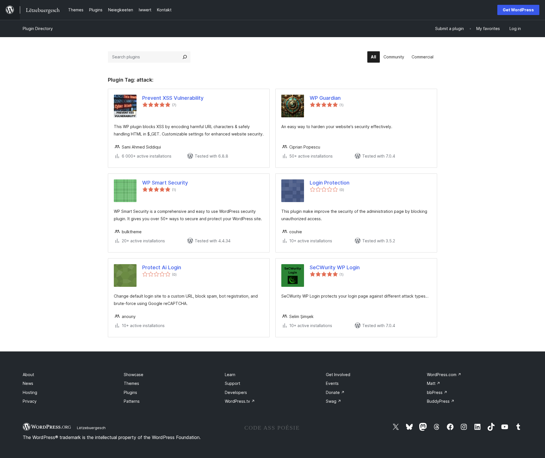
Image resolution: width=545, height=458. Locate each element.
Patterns (132, 401)
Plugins (130, 392)
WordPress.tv (240, 401)
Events (332, 383)
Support (232, 383)
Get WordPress (518, 9)
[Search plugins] (184, 57)
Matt (433, 383)
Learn (230, 374)
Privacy (30, 401)
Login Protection (329, 183)
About (28, 374)
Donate (335, 392)
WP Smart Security (165, 183)
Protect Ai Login (161, 267)
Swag (333, 401)
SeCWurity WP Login (335, 267)
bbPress (437, 392)
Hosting (30, 392)
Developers (236, 392)
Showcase (133, 374)
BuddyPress (440, 401)
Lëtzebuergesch (91, 427)
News (28, 383)
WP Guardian (325, 98)
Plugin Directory (38, 28)
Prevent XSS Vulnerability (173, 98)
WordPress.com (444, 374)
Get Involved (338, 374)
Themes (131, 383)
